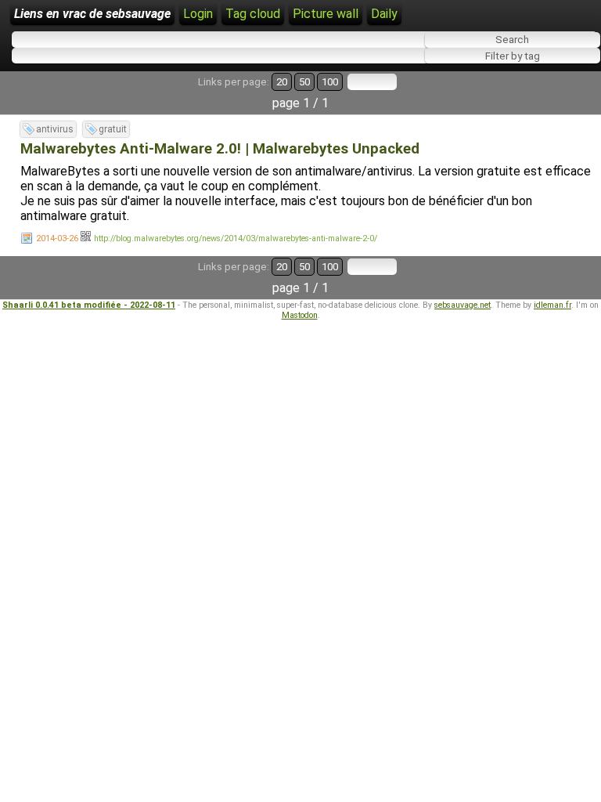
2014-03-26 (57, 238)
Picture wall (325, 13)
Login (198, 13)
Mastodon (300, 315)
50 (304, 82)
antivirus (55, 129)
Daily (384, 13)
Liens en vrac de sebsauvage (92, 13)
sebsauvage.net (462, 305)
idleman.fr (552, 305)
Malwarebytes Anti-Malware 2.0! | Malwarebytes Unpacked (219, 148)
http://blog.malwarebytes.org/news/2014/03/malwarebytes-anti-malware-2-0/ (235, 238)
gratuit (113, 129)
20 (281, 82)
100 (330, 82)
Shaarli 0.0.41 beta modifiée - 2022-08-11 (88, 305)
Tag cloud (252, 13)
